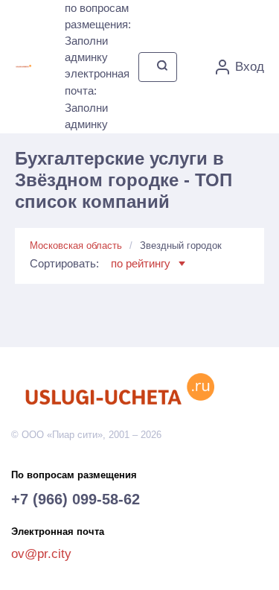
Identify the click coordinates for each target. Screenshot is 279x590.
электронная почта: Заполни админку (97, 98)
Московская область (76, 245)
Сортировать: (100, 263)
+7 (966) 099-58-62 (75, 499)
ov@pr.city (41, 554)
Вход (249, 67)
